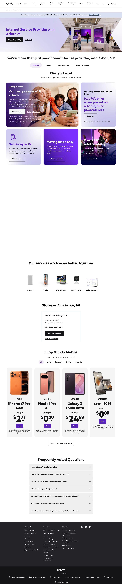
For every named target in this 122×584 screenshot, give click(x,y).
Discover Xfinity (48, 539)
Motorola (78, 362)
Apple (49, 362)
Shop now (90, 116)
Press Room (28, 539)
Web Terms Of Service (18, 577)
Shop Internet (92, 159)
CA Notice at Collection (38, 577)
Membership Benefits (72, 4)
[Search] (97, 4)
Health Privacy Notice (93, 577)
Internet (18, 4)
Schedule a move (56, 159)
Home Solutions (43, 4)
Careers (27, 536)
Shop (19, 426)
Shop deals (28, 40)
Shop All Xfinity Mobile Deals (61, 443)
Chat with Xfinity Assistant (51, 530)
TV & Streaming (33, 4)
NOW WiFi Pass (48, 555)
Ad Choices (109, 577)
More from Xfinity (82, 65)
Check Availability (14, 40)
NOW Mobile (47, 561)
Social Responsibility (68, 548)
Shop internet (94, 15)
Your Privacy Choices (73, 577)
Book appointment (51, 338)
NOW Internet (47, 558)
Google (68, 362)
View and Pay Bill (48, 533)
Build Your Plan (61, 4)
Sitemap (27, 547)
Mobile (25, 4)
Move (81, 4)
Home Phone (52, 4)
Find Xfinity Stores (49, 544)
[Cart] (108, 4)
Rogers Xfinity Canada (31, 550)
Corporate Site (29, 541)
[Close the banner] (100, 15)
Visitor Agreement (67, 538)
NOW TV (46, 552)
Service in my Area (49, 550)
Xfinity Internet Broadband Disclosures (70, 542)
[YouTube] (89, 527)
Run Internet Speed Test (50, 541)
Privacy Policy (56, 577)
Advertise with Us (30, 544)
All (41, 362)
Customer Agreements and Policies (69, 534)
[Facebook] (86, 527)
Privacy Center (66, 545)
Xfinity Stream (47, 536)
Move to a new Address (50, 547)
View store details (54, 333)
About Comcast (30, 530)
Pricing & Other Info (33, 112)
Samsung (58, 362)
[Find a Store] (103, 4)
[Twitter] (82, 527)
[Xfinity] (9, 3)
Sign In (113, 4)
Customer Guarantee (68, 530)
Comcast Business (89, 4)
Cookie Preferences (62, 582)
